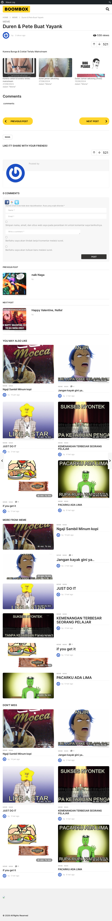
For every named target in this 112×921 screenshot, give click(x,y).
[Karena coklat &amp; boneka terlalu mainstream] (19, 67)
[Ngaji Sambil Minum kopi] (28, 364)
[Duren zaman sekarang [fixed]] (91, 67)
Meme (6, 21)
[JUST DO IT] (28, 421)
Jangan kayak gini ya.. (71, 390)
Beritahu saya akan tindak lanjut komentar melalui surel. (34, 240)
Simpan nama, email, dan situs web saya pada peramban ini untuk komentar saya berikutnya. (53, 225)
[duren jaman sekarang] (55, 67)
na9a (7, 137)
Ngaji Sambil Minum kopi (17, 389)
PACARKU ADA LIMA (70, 504)
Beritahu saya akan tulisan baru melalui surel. (29, 250)
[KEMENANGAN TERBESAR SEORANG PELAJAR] (83, 421)
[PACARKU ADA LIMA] (83, 479)
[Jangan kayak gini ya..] (83, 364)
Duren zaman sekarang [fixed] (88, 78)
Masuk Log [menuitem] (10, 2)
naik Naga (38, 274)
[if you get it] (28, 479)
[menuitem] (2, 2)
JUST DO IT (9, 446)
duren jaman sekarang (49, 78)
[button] (107, 9)
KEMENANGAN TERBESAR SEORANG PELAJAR (80, 447)
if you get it (9, 505)
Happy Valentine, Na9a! (47, 310)
